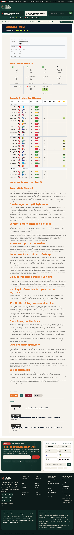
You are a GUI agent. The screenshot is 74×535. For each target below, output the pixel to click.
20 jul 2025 (13, 166)
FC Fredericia (26, 44)
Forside (4, 21)
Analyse (37, 487)
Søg (70, 13)
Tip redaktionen (25, 533)
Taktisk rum (51, 490)
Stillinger (37, 483)
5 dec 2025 (13, 118)
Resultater (37, 481)
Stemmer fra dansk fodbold (53, 495)
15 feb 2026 (13, 112)
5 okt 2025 (13, 138)
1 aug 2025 (13, 160)
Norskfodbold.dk (66, 498)
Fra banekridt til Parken (52, 480)
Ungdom (24, 494)
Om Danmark (49, 22)
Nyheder (10, 22)
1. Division (25, 22)
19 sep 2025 (13, 143)
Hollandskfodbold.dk (67, 496)
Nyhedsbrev (57, 17)
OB (62, 491)
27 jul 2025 (13, 163)
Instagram (70, 17)
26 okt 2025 (13, 132)
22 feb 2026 (13, 109)
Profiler (50, 488)
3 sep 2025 (13, 177)
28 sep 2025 (13, 140)
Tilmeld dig (36, 457)
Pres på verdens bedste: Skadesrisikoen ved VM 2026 (29, 408)
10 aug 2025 (13, 157)
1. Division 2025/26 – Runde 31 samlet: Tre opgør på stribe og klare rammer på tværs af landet (36, 428)
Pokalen (24, 487)
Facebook (65, 17)
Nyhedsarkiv (61, 1)
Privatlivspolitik (70, 1)
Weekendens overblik (66, 21)
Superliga (18, 22)
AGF (27, 17)
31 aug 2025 (13, 149)
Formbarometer (52, 486)
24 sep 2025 (13, 174)
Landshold (54, 468)
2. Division (47, 1)
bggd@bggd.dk (23, 520)
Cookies (11, 533)
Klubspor (37, 492)
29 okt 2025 (13, 171)
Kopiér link (38, 395)
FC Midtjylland (35, 17)
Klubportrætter (52, 492)
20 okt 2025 (13, 135)
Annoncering (17, 533)
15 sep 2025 (13, 146)
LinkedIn (28, 395)
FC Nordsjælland (66, 489)
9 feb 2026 (13, 115)
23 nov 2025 (13, 124)
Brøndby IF (20, 17)
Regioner (37, 490)
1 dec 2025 (13, 121)
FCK (13, 17)
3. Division (53, 1)
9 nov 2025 (13, 126)
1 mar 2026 (13, 107)
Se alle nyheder (67, 443)
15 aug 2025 (13, 155)
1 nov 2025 (13, 129)
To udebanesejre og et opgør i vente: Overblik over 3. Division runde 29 (35, 417)
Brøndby (61, 468)
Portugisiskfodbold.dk (67, 500)
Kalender (37, 485)
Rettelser (32, 533)
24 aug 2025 (13, 152)
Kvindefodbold (25, 492)
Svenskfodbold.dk (66, 502)
